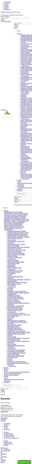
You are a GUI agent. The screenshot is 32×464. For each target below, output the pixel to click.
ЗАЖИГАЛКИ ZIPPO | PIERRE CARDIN (18, 332)
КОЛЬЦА (23, 127)
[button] (24, 462)
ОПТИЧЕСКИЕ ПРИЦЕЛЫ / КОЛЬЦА (18, 237)
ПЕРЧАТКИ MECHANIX (14, 310)
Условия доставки (9, 435)
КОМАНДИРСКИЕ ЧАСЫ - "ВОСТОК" (18, 314)
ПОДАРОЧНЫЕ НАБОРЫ (14, 297)
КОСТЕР (23, 171)
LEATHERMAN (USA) (13, 272)
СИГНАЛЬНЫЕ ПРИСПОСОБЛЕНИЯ (18, 247)
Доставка (3, 420)
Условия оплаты (8, 433)
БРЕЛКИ (23, 145)
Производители (8, 443)
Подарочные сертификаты (11, 438)
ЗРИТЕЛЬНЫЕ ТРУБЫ (14, 284)
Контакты (3, 419)
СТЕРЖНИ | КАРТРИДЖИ (15, 329)
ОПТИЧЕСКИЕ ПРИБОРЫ (12, 218)
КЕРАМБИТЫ (25, 73)
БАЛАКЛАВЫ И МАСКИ (14, 307)
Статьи (6, 440)
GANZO (23, 82)
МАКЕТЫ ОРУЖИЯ (13, 246)
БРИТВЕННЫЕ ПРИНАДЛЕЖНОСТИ (13, 226)
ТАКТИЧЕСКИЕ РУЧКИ (14, 325)
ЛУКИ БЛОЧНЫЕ (26, 63)
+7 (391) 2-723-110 (6, 12)
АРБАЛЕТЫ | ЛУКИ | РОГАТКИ (13, 215)
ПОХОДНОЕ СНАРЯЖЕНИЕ (13, 229)
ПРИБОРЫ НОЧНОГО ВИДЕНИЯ (17, 282)
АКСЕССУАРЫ (25, 156)
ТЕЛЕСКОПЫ (25, 92)
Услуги (6, 428)
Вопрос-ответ (8, 442)
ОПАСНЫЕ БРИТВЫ (13, 339)
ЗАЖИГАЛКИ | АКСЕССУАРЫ (16, 331)
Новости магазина (7, 408)
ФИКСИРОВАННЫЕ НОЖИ (15, 262)
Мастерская (20, 183)
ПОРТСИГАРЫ (25, 146)
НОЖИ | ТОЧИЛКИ (26, 67)
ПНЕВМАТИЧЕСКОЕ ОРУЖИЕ (13, 212)
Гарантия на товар (9, 436)
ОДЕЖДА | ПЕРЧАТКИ (18, 221)
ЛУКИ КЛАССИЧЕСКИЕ (14, 257)
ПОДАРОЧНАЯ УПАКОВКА (15, 298)
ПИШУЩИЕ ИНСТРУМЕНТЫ (16, 320)
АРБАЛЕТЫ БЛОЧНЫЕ (14, 251)
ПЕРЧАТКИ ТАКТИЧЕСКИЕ (15, 306)
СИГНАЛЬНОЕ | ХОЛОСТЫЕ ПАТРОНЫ (16, 213)
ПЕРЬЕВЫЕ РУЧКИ (13, 326)
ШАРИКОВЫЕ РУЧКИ (14, 328)
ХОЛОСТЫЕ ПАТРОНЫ (14, 248)
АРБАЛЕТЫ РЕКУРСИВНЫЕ (16, 253)
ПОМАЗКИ (24, 155)
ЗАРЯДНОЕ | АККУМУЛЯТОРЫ (16, 291)
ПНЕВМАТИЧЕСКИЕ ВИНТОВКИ (17, 235)
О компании (20, 187)
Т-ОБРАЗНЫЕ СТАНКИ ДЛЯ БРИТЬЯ (18, 341)
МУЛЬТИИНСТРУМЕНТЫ (18, 216)
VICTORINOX (25, 80)
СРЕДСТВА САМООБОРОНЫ (14, 227)
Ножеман (17, 372)
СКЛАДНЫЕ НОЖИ (13, 263)
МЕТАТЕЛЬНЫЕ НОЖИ (14, 268)
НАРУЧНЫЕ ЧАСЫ (13, 316)
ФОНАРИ (23, 95)
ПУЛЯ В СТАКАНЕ (26, 107)
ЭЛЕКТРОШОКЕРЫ (13, 354)
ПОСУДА (23, 173)
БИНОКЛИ (24, 85)
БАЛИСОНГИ (25, 71)
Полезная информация (14, 373)
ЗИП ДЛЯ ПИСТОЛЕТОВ (14, 238)
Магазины (7, 429)
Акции (6, 426)
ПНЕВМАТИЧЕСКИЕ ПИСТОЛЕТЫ (18, 232)
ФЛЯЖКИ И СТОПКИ (13, 295)
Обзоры (6, 445)
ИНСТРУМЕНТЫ (26, 170)
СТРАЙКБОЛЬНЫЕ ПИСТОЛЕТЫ (17, 234)
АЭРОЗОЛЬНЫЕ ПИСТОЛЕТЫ (16, 353)
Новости (27, 187)
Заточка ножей (15, 379)
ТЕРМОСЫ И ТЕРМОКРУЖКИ (16, 361)
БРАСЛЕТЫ (24, 126)
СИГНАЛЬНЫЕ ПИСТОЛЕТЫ (16, 244)
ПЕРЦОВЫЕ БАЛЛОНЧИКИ (15, 351)
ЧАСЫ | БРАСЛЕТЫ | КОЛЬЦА (16, 221)
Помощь (6, 432)
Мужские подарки (9, 372)
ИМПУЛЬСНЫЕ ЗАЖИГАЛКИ (16, 334)
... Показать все (25, 45)
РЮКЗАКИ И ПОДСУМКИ (15, 309)
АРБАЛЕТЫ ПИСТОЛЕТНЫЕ (16, 254)
